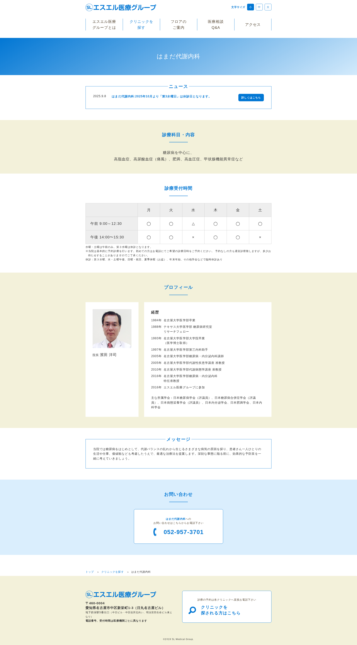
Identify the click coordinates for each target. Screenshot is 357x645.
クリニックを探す (141, 25)
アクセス (253, 24)
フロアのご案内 (178, 25)
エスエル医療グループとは (104, 25)
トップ (90, 571)
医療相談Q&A (215, 25)
